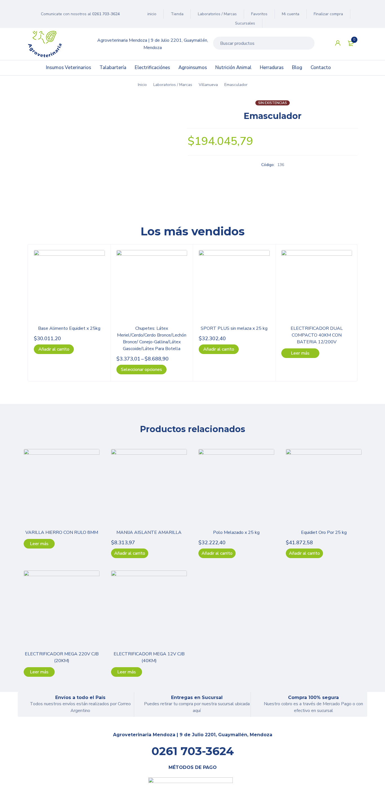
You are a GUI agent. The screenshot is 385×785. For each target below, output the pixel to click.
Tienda (177, 14)
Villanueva (208, 84)
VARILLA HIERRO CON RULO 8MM (61, 532)
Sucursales (245, 23)
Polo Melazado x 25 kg (236, 532)
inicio (151, 14)
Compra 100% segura (313, 697)
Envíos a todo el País (80, 697)
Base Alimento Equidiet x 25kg (69, 328)
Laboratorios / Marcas (217, 14)
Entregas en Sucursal (197, 697)
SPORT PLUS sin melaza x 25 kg (234, 328)
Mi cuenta (290, 14)
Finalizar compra (328, 14)
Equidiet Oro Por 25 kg (324, 532)
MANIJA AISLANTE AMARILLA (149, 532)
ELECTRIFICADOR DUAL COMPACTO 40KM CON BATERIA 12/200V (317, 335)
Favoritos (259, 14)
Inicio (142, 84)
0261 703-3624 (106, 14)
